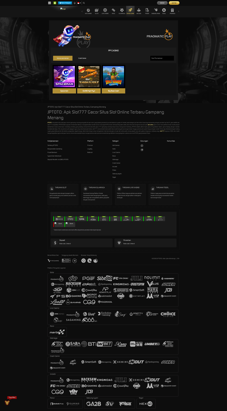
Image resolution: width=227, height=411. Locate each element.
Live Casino (105, 13)
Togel (164, 13)
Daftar (174, 3)
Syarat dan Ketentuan (54, 156)
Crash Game (130, 13)
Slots (96, 13)
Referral (89, 152)
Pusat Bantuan (52, 152)
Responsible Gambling (55, 149)
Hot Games (88, 13)
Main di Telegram (66, 3)
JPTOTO (50, 122)
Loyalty (89, 149)
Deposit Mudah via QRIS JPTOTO (58, 159)
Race (113, 13)
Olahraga (122, 13)
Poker (147, 13)
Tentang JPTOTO (53, 145)
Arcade (138, 13)
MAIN (66, 77)
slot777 (162, 131)
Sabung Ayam (155, 13)
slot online (150, 124)
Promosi (172, 13)
